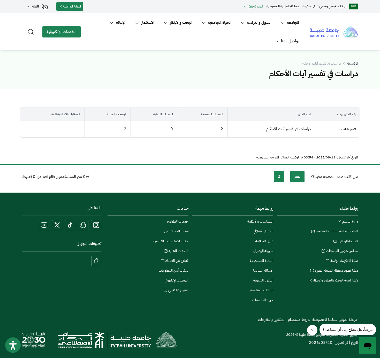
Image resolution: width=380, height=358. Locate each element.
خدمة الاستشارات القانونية (170, 241)
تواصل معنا (290, 41)
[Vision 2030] (33, 340)
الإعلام (121, 22)
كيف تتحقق (255, 6)
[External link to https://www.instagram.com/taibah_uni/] (96, 225)
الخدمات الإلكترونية (64, 33)
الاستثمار (147, 22)
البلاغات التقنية (178, 251)
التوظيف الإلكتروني (176, 280)
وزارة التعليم (350, 222)
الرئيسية (352, 63)
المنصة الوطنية (348, 241)
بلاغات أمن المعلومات (173, 270)
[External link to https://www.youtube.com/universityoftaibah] (44, 225)
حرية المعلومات (262, 300)
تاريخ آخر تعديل (347, 157)
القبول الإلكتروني (178, 290)
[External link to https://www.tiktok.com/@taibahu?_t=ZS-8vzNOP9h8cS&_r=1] (70, 225)
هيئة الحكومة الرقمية (344, 261)
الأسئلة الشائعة (263, 270)
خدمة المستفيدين (176, 231)
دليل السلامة (264, 241)
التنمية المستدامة (261, 260)
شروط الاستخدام (299, 319)
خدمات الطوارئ (177, 221)
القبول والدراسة (259, 22)
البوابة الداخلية (73, 7)
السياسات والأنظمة (260, 221)
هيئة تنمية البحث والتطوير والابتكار (335, 281)
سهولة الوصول (263, 251)
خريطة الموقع (348, 319)
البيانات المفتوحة (261, 290)
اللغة (35, 6)
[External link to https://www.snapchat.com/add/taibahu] (83, 225)
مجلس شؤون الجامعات (342, 251)
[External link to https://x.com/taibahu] (57, 225)
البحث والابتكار (181, 22)
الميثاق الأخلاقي (263, 231)
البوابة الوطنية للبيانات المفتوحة (337, 231)
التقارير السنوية (263, 280)
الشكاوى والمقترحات (271, 319)
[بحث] (30, 31)
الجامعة (293, 22)
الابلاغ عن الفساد (176, 261)
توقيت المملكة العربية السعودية (277, 157)
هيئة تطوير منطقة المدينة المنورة (336, 271)
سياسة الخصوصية (324, 319)
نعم (297, 176)
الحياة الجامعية (219, 22)
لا (279, 176)
